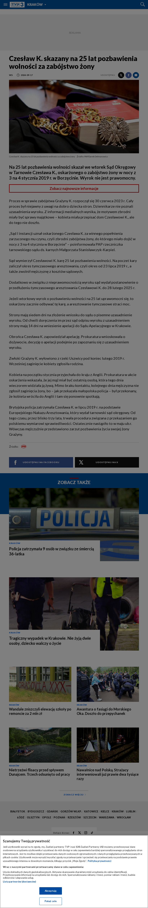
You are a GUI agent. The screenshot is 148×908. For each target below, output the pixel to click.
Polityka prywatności (99, 860)
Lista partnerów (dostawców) (19, 881)
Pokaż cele (51, 901)
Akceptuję (50, 890)
